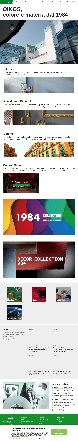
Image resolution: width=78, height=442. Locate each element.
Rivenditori (59, 421)
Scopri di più (8, 339)
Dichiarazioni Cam (43, 419)
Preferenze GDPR (59, 436)
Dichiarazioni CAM (64, 1)
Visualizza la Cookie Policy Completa (18, 438)
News (58, 419)
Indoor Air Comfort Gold (53, 1)
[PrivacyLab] (46, 438)
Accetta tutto (59, 430)
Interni (22, 419)
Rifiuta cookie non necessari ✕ (61, 426)
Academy (41, 423)
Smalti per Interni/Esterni (27, 421)
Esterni (22, 423)
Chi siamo (41, 421)
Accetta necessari (59, 433)
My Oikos (59, 423)
